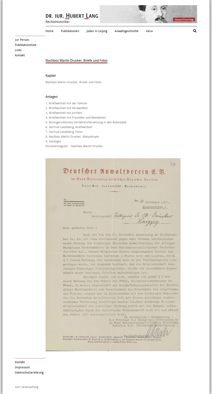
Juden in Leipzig (97, 31)
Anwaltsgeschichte (127, 31)
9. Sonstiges (53, 141)
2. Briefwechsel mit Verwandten (67, 108)
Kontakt (20, 55)
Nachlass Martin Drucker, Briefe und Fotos (73, 82)
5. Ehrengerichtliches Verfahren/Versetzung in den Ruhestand (86, 122)
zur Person (22, 40)
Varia (149, 31)
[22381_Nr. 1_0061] (113, 254)
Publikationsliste (25, 45)
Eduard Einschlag (184, 19)
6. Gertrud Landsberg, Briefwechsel (69, 127)
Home (50, 31)
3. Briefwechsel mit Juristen (64, 113)
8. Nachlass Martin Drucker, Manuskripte (72, 136)
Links (18, 50)
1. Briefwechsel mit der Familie (66, 103)
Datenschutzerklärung (29, 372)
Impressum (22, 367)
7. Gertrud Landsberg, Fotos (64, 132)
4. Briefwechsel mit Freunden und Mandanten (76, 117)
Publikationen (70, 31)
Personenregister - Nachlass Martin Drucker (74, 146)
